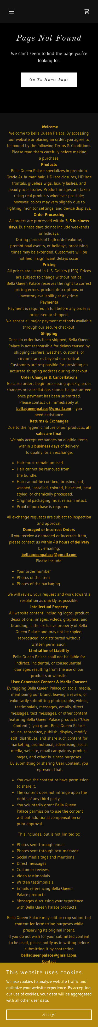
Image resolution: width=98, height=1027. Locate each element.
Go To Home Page (49, 80)
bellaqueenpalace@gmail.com (43, 408)
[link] (86, 11)
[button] (12, 11)
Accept (49, 1014)
